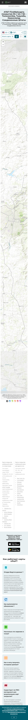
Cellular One (7, 523)
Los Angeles (20, 480)
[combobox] (5, 32)
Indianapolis (20, 497)
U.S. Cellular (7, 525)
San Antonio (20, 490)
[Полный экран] (25, 32)
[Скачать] (14, 544)
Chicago (19, 482)
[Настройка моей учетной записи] (25, 2)
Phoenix (19, 488)
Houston (19, 484)
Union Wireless (8, 512)
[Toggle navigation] (2, 2)
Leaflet (4, 394)
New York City (21, 478)
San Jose (19, 495)
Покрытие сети (17, 36)
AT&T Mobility (8, 514)
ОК (14, 717)
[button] (3, 41)
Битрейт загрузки (20, 36)
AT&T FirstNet (6, 487)
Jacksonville (20, 499)
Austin (19, 503)
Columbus (20, 505)
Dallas (19, 493)
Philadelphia (20, 486)
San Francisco (21, 501)
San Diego (20, 491)
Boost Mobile (7, 527)
